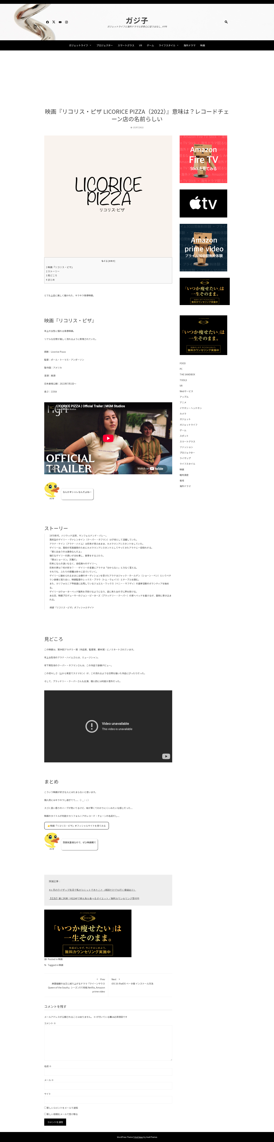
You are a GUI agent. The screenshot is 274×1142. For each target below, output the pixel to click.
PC (181, 368)
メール (49, 1080)
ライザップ (185, 458)
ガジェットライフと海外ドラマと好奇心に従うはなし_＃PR (137, 26)
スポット (184, 435)
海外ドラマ (190, 45)
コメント (50, 1023)
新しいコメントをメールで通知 (62, 1107)
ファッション (186, 447)
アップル (184, 396)
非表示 (111, 261)
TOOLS (183, 380)
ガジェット (185, 419)
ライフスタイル (167, 45)
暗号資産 (184, 475)
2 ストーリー (53, 271)
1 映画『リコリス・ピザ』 (60, 267)
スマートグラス (126, 45)
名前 (47, 1066)
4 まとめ (50, 279)
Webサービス (186, 391)
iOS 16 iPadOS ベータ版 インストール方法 (132, 981)
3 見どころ (51, 275)
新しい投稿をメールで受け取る (62, 1114)
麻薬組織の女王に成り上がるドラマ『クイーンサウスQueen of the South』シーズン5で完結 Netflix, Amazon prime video (76, 985)
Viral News (138, 1137)
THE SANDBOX (187, 374)
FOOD (183, 363)
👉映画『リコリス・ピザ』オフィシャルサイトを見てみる (77, 825)
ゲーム (150, 45)
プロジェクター (104, 45)
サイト (47, 1093)
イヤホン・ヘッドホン (191, 408)
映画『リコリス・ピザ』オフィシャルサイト (71, 607)
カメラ (183, 413)
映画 (202, 45)
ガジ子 (137, 20)
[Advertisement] (137, 79)
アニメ (183, 402)
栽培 (182, 480)
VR (140, 45)
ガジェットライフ (78, 45)
